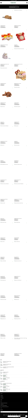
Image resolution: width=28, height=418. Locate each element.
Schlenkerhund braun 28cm (3, 102)
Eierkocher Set (2, 160)
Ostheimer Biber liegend (3, 25)
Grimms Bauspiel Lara (3, 295)
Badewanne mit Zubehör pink (17, 295)
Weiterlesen (16, 162)
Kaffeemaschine (15, 141)
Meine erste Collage (2, 353)
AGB (1, 401)
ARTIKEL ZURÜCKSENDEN (4, 405)
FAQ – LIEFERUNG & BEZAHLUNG (4, 406)
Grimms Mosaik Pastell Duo (3, 83)
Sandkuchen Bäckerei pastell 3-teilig (17, 218)
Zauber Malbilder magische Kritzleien (18, 353)
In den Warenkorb (3, 46)
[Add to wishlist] (12, 11)
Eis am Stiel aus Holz (16, 160)
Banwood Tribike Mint (3, 276)
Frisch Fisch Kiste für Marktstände (4, 141)
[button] (1, 2)
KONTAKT (2, 395)
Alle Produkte (11, 5)
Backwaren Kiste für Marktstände (17, 83)
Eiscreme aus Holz (2, 218)
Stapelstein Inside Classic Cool (17, 276)
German (22, 417)
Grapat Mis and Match (16, 102)
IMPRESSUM (2, 404)
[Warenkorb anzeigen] (26, 2)
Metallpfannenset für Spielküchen (17, 25)
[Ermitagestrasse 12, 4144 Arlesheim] (11, 0)
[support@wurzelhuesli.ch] (12, 0)
